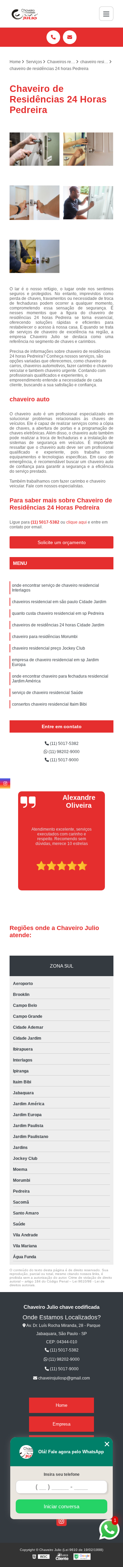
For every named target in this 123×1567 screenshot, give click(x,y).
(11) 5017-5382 (45, 522)
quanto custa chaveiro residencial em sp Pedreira (58, 613)
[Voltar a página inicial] (24, 13)
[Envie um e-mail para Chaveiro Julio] (70, 37)
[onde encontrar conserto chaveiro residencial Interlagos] (35, 203)
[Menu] (106, 14)
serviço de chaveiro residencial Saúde (47, 692)
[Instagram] (61, 1521)
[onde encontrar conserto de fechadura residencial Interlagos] (88, 149)
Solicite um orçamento (62, 542)
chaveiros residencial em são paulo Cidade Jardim (59, 601)
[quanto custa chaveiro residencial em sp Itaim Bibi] (88, 203)
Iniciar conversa (61, 1506)
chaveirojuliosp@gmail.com (63, 1378)
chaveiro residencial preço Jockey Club (48, 648)
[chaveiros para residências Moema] (35, 149)
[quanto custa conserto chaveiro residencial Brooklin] (35, 256)
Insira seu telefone (62, 1474)
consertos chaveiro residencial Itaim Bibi (49, 704)
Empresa (61, 1424)
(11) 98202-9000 (63, 751)
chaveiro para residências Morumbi (45, 636)
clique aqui (76, 522)
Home (61, 1405)
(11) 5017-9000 (64, 760)
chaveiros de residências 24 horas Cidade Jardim (58, 625)
